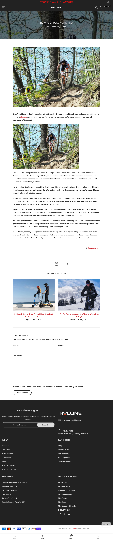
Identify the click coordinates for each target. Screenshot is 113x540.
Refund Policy (63, 454)
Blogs (4, 461)
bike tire (23, 117)
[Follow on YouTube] (69, 514)
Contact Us (6, 450)
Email (61, 345)
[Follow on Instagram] (65, 514)
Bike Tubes (62, 482)
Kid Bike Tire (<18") (9, 498)
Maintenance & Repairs (67, 506)
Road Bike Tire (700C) (10, 490)
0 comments (93, 248)
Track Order (6, 457)
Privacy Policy (63, 450)
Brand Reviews (7, 454)
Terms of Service (64, 461)
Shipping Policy (64, 457)
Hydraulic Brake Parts (66, 490)
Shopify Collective (9, 469)
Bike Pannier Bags (65, 494)
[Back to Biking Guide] (56, 264)
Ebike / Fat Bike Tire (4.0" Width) (14, 482)
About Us (5, 446)
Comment (17, 356)
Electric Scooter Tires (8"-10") (13, 502)
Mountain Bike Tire (9, 486)
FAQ (60, 446)
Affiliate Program (8, 465)
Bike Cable (62, 502)
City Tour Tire (7, 494)
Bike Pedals (62, 498)
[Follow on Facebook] (60, 514)
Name (16, 345)
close (5, 2)
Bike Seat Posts (64, 486)
